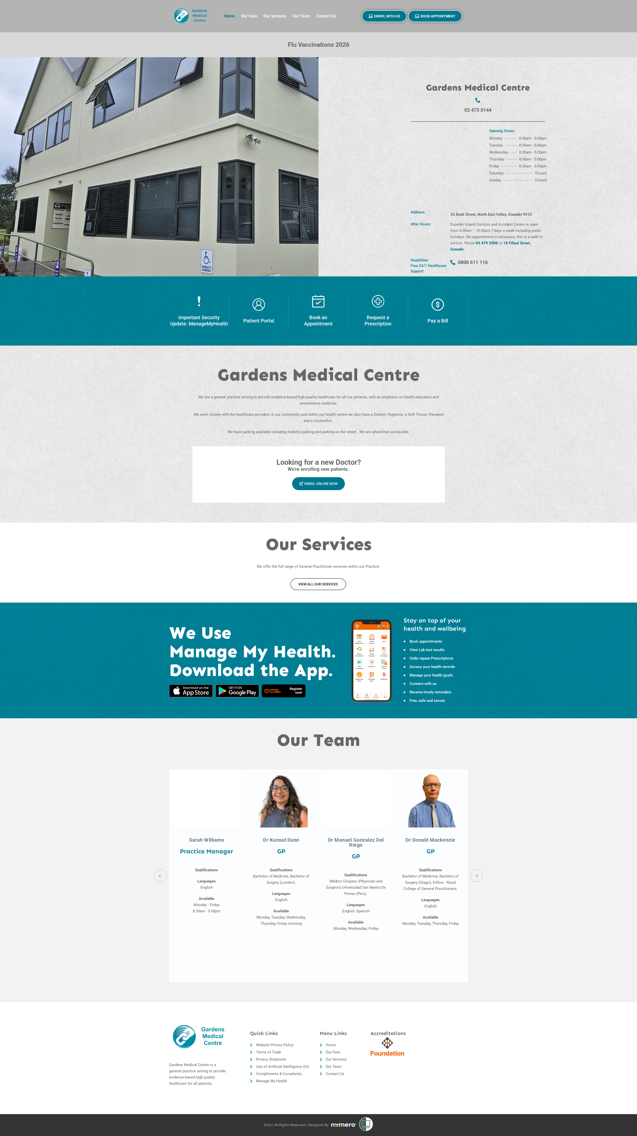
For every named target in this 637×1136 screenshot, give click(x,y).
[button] (160, 876)
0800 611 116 (473, 262)
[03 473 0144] (477, 100)
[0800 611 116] (452, 262)
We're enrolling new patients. (318, 469)
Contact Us (326, 16)
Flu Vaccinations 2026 (318, 44)
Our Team (301, 16)
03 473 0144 (477, 110)
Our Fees (249, 16)
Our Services (275, 16)
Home (229, 16)
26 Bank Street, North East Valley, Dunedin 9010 (491, 214)
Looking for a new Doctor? (318, 462)
